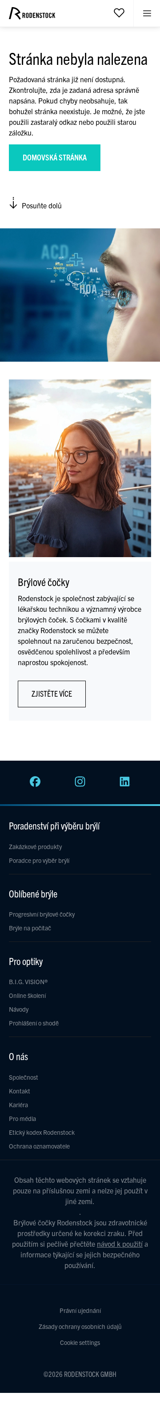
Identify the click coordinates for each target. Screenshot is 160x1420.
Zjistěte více (52, 693)
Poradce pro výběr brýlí (39, 860)
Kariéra (18, 1105)
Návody (18, 1009)
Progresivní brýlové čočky (42, 914)
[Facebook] (35, 784)
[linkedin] (125, 784)
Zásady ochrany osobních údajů (80, 1326)
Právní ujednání (80, 1310)
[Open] (119, 12)
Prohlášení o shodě (34, 1023)
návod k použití (120, 1243)
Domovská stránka (55, 157)
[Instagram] (80, 784)
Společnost (23, 1077)
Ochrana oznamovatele (39, 1146)
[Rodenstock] (32, 16)
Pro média (22, 1118)
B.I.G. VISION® (28, 981)
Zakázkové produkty (35, 846)
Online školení (27, 995)
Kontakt (19, 1091)
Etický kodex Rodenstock (42, 1132)
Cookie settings (80, 1342)
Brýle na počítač (30, 928)
